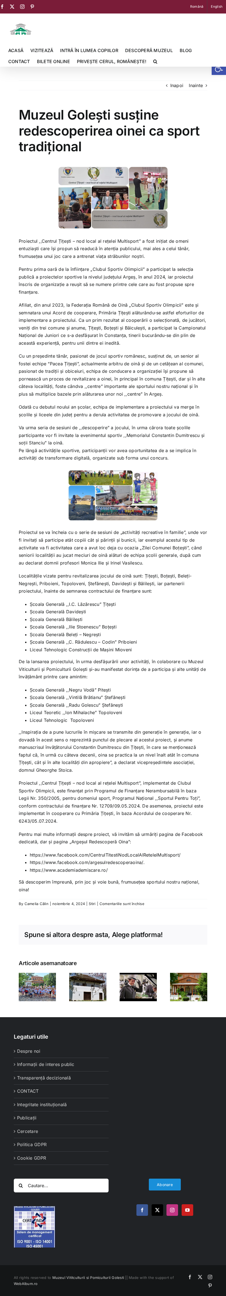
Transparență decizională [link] (44, 1078)
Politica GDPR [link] (32, 1144)
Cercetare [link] (27, 1131)
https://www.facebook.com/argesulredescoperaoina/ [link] (86, 862)
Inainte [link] (196, 85)
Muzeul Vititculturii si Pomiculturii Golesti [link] (88, 1277)
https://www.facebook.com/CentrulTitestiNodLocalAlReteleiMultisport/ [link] (105, 855)
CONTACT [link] (28, 1091)
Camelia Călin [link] (37, 903)
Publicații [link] (26, 1117)
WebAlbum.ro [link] (26, 1283)
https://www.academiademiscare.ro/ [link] (69, 870)
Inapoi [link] (176, 85)
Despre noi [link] (28, 1051)
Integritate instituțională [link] (42, 1104)
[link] (219, 68)
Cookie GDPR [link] (31, 1158)
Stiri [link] (92, 903)
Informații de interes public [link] (45, 1064)
